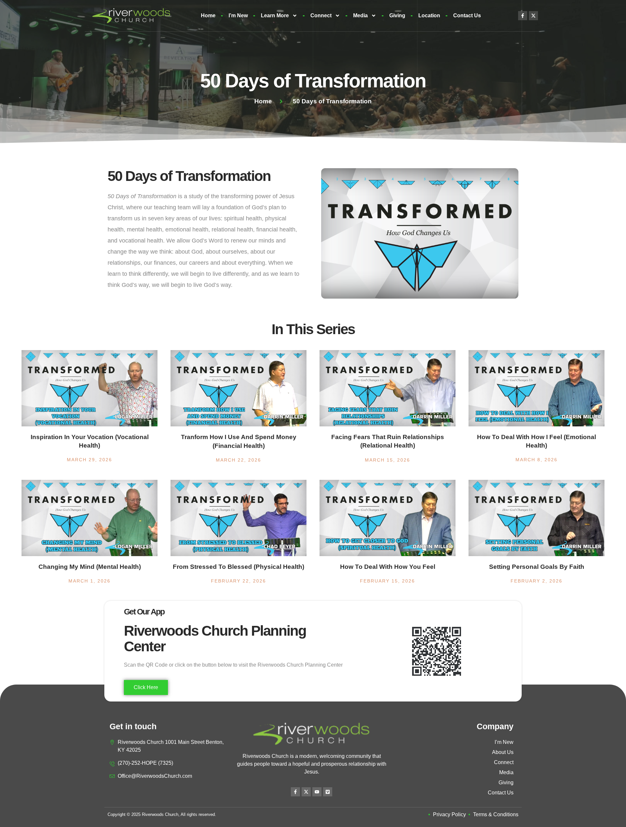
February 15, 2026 (387, 580)
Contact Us (467, 15)
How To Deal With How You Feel (387, 566)
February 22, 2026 (238, 580)
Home (208, 15)
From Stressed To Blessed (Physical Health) (238, 566)
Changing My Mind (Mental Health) (89, 566)
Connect (321, 15)
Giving (397, 15)
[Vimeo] (327, 791)
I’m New (238, 15)
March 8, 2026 (536, 459)
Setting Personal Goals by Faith (536, 566)
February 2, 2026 (536, 580)
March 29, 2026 (89, 459)
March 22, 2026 (238, 460)
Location (429, 15)
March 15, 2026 (387, 460)
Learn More (275, 15)
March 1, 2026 (89, 580)
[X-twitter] (533, 15)
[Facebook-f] (522, 15)
